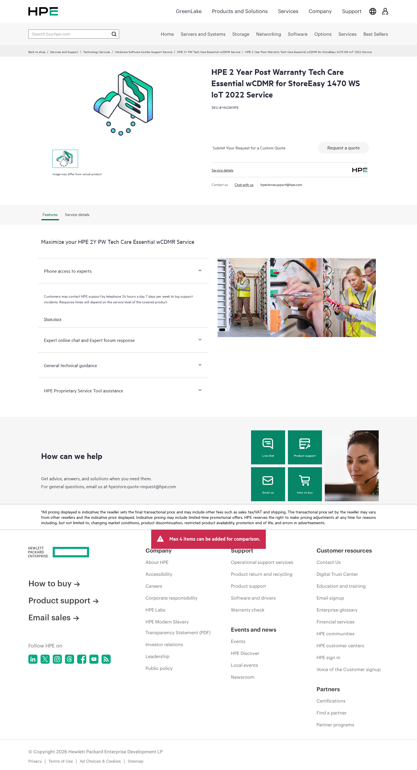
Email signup (330, 598)
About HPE (157, 562)
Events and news (253, 629)
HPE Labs (155, 610)
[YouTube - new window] (93, 659)
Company (320, 11)
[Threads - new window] (69, 659)
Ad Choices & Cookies (100, 761)
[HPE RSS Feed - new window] (106, 659)
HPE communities (336, 633)
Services (288, 11)
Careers (154, 586)
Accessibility (159, 574)
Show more (52, 318)
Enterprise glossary (337, 610)
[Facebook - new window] (81, 659)
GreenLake (189, 11)
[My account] (385, 11)
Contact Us (329, 562)
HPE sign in (328, 657)
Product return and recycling (261, 574)
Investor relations (164, 644)
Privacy (35, 761)
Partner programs (335, 724)
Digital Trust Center (337, 574)
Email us (268, 492)
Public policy (159, 668)
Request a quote (343, 147)
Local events (244, 665)
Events (238, 641)
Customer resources (344, 550)
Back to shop (36, 51)
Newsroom (242, 677)
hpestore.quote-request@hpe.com (142, 486)
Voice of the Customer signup (349, 669)
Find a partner (332, 713)
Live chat (268, 455)
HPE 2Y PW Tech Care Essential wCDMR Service (208, 51)
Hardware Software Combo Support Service (143, 51)
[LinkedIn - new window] (32, 659)
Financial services (336, 622)
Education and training (341, 586)
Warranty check (247, 610)
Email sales (49, 617)
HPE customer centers (340, 645)
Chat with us (244, 184)
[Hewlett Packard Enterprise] (43, 11)
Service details (222, 169)
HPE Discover (245, 653)
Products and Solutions (240, 11)
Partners (328, 689)
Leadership (157, 656)
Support (351, 11)
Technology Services (96, 51)
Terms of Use (61, 761)
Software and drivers (253, 598)
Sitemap (136, 761)
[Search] (114, 34)
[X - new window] (45, 659)
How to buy (305, 492)
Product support (305, 455)
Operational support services (262, 562)
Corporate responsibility (171, 598)
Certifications (331, 701)
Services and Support (64, 51)
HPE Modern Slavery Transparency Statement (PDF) (178, 627)
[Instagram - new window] (57, 659)
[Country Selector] (372, 11)
